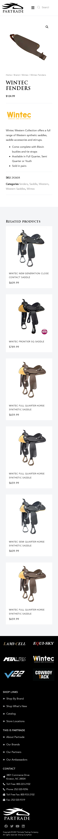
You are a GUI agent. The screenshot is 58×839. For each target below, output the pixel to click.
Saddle (33, 184)
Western (43, 184)
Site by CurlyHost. (25, 835)
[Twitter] (11, 826)
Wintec (25, 75)
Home (9, 75)
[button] (33, 8)
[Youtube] (17, 826)
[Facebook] (6, 826)
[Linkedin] (23, 826)
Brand (17, 75)
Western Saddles (15, 189)
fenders (23, 184)
